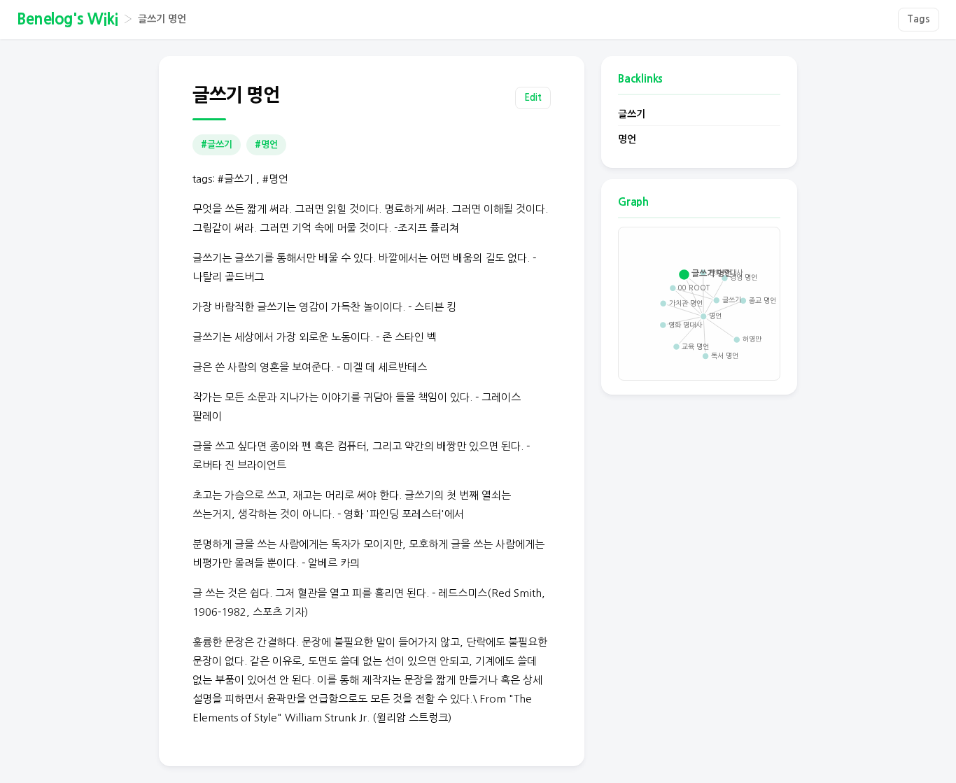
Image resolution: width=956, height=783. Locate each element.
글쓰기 (631, 114)
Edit (533, 97)
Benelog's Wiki (67, 19)
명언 (627, 139)
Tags (918, 19)
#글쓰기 (216, 144)
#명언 (266, 144)
